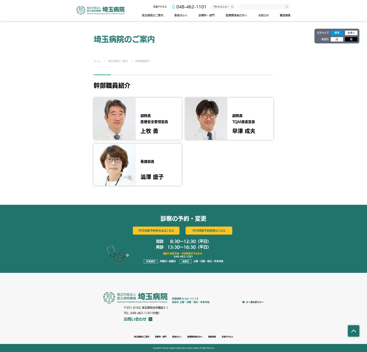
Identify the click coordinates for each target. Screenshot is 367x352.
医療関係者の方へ (236, 15)
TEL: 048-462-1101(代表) (141, 313)
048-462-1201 (183, 256)
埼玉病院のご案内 (152, 15)
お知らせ (263, 15)
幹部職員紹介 (142, 61)
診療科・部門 (207, 15)
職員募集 (285, 15)
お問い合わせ (135, 319)
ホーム (97, 61)
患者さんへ (181, 15)
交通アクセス (160, 7)
